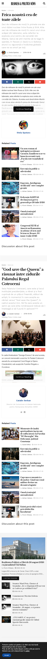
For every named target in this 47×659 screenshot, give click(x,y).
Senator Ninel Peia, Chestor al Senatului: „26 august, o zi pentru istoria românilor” (26, 607)
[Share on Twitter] (29, 82)
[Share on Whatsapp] (18, 82)
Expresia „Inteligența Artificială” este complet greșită (32, 185)
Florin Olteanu (27, 164)
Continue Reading (11, 577)
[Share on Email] (40, 82)
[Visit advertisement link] (23, 373)
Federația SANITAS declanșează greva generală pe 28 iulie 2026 (32, 200)
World (6, 507)
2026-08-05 (39, 164)
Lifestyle (11, 10)
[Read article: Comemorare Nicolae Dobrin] (6, 598)
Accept (6, 655)
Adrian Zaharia (27, 174)
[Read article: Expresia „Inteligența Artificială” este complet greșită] (10, 188)
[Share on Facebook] (7, 82)
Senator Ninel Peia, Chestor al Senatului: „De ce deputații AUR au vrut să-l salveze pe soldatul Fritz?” (29, 586)
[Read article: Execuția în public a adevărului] (10, 173)
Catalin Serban (14, 314)
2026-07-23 (39, 217)
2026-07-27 (39, 205)
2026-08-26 (20, 568)
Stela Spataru (14, 52)
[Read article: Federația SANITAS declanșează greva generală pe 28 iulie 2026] (10, 202)
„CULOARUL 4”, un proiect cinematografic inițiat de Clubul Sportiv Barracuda (26, 619)
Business (6, 169)
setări (27, 651)
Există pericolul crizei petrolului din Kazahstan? (31, 509)
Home (4, 10)
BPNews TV (7, 197)
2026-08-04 (37, 444)
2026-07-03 (39, 239)
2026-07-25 (39, 488)
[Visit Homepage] (23, 3)
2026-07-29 (39, 191)
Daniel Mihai (26, 444)
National (10, 265)
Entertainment (8, 149)
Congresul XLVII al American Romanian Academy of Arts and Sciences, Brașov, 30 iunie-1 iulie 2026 (30, 230)
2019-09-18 (28, 314)
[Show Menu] (3, 3)
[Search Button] (44, 3)
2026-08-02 (39, 174)
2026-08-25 (18, 625)
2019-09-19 (27, 52)
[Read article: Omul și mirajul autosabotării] (10, 216)
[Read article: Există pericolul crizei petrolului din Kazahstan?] (10, 511)
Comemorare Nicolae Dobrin (25, 596)
